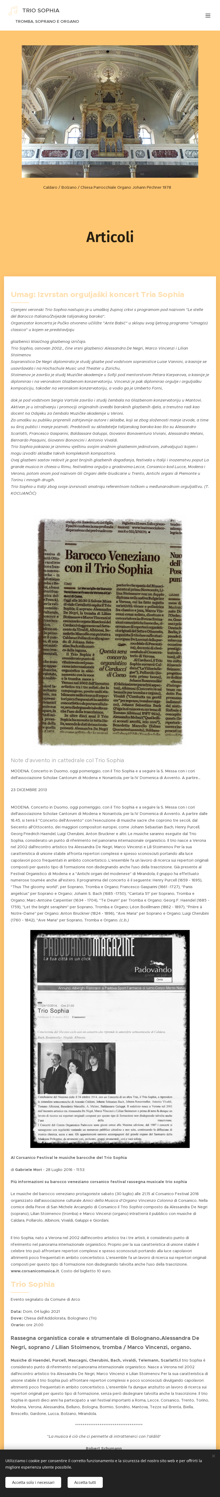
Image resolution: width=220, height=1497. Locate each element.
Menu (208, 15)
